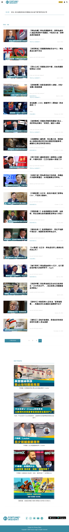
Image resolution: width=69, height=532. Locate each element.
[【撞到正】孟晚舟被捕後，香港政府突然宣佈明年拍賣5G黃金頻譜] (15, 325)
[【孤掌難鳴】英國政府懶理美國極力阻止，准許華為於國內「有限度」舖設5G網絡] (15, 126)
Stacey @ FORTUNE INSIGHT (37, 39)
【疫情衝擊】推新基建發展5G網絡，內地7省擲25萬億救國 (46, 86)
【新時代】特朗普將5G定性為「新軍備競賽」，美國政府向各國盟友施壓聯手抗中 (46, 303)
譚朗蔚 (31, 111)
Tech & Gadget (35, 41)
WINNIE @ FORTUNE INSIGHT (37, 183)
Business (33, 96)
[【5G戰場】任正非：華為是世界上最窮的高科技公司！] (15, 252)
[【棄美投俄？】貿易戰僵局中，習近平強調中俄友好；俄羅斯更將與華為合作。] (15, 234)
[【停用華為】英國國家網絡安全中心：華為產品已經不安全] (15, 53)
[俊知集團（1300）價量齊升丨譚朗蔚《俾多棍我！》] (15, 108)
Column (32, 114)
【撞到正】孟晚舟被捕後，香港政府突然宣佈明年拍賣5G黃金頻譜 (46, 321)
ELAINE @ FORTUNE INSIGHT (37, 147)
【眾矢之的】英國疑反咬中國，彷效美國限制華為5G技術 (46, 68)
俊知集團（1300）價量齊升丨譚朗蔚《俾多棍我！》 (46, 104)
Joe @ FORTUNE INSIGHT (36, 201)
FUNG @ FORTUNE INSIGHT (37, 75)
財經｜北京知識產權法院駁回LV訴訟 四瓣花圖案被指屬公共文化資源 (31, 12)
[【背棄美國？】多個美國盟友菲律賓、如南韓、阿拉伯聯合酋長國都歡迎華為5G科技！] (15, 216)
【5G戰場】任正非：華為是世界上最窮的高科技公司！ (47, 249)
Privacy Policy (37, 527)
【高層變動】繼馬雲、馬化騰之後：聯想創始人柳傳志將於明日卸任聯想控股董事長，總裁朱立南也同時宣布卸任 (46, 141)
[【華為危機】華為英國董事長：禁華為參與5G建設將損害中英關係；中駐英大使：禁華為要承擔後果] (15, 35)
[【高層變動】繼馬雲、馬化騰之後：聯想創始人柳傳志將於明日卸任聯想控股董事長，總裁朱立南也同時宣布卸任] (15, 144)
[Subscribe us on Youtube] (38, 518)
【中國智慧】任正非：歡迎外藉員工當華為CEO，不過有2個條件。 (46, 194)
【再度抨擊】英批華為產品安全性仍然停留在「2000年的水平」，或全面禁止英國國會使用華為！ (46, 286)
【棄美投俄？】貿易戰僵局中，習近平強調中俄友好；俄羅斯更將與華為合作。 (46, 230)
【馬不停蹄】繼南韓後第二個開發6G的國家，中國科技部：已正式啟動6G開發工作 (46, 158)
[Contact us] (34, 518)
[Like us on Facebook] (27, 518)
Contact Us (30, 527)
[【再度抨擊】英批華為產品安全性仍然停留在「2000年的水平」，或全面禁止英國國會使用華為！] (15, 288)
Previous (13, 340)
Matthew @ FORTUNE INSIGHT (37, 57)
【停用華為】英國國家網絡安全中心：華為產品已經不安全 (46, 50)
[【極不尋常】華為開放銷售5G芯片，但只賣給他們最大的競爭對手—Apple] (15, 270)
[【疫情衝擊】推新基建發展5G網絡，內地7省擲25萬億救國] (15, 90)
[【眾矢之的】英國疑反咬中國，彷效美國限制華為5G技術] (15, 72)
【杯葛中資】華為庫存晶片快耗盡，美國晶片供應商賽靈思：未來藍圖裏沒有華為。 (46, 176)
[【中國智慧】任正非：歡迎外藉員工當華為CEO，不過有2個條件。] (15, 198)
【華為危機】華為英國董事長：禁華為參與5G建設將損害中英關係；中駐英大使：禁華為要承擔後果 (47, 33)
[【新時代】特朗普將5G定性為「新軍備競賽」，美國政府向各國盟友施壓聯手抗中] (15, 307)
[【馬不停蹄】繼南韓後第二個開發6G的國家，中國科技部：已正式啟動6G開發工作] (15, 162)
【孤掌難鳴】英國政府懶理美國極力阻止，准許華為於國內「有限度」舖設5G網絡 (46, 122)
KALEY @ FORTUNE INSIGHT (37, 165)
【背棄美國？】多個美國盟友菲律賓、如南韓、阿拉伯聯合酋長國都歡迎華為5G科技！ (47, 212)
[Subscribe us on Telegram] (42, 518)
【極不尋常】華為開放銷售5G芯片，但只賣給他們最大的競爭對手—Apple (47, 267)
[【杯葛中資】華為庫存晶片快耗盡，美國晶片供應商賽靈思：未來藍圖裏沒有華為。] (15, 180)
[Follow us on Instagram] (30, 518)
